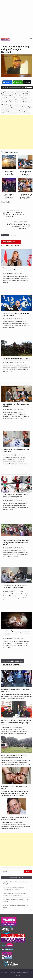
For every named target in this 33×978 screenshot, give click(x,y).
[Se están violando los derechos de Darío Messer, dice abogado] (16, 806)
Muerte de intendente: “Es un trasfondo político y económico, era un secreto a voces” (16, 542)
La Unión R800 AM (9, 273)
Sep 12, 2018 (20, 409)
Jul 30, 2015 (20, 455)
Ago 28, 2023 (20, 273)
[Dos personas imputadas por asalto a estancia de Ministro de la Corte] (16, 744)
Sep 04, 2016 (20, 638)
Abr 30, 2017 (20, 500)
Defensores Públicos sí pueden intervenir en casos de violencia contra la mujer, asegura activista (16, 723)
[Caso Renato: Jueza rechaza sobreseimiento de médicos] (16, 678)
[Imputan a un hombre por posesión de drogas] (16, 775)
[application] (17, 87)
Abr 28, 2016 (20, 547)
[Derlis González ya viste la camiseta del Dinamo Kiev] (16, 439)
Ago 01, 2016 (20, 362)
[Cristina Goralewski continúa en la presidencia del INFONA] (16, 257)
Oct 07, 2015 (20, 319)
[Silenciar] (26, 87)
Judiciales (13, 235)
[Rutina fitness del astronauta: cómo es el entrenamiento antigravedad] (16, 484)
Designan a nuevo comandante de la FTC (16, 359)
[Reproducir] (3, 87)
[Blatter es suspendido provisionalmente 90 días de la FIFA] (16, 303)
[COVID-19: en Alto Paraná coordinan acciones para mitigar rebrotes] (16, 575)
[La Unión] (5, 39)
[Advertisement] (16, 17)
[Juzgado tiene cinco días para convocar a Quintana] (16, 394)
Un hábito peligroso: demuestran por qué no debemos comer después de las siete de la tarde (16, 633)
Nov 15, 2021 (20, 591)
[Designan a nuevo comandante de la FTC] (16, 348)
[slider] (29, 87)
